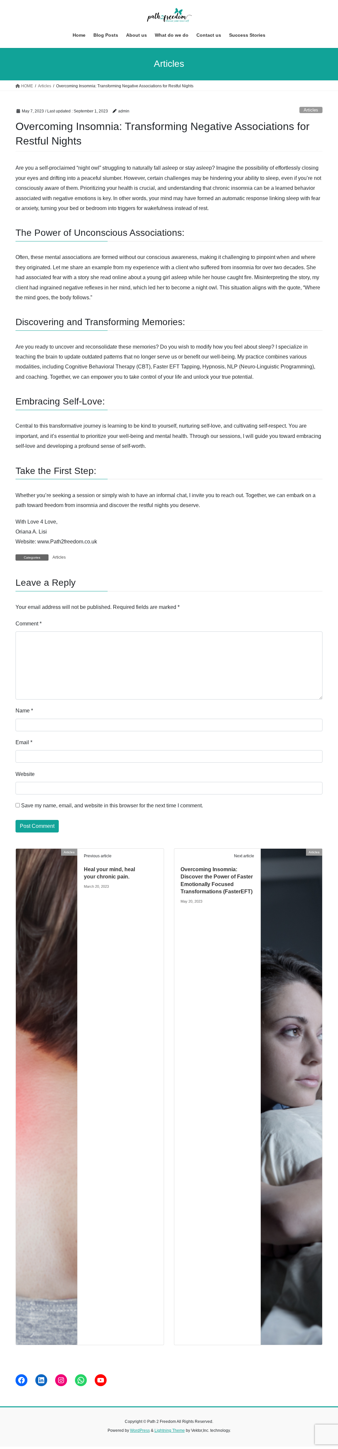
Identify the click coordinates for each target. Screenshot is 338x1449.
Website (25, 774)
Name (24, 710)
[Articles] (46, 1096)
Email (24, 742)
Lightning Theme (169, 1430)
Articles (311, 109)
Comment (29, 623)
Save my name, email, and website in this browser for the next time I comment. (112, 805)
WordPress (140, 1430)
